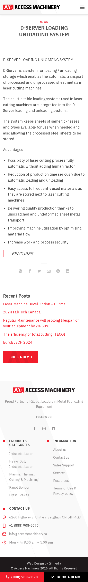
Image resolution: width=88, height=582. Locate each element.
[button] (82, 7)
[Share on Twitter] (39, 271)
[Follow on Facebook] (34, 429)
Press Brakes (19, 495)
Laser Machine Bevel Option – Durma (34, 304)
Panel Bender (19, 487)
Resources (61, 481)
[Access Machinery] (31, 7)
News (44, 21)
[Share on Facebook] (30, 271)
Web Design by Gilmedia (44, 563)
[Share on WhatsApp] (20, 271)
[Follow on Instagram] (44, 429)
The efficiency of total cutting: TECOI (34, 334)
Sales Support (63, 465)
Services (59, 473)
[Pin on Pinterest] (58, 271)
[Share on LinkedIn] (67, 271)
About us (60, 450)
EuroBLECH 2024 (17, 342)
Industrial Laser (21, 454)
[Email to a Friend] (49, 271)
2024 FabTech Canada (22, 312)
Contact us (61, 457)
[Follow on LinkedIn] (53, 429)
